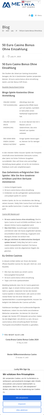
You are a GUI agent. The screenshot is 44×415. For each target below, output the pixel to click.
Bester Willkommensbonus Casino (22, 354)
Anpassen (22, 404)
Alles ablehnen (22, 410)
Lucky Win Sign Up (22, 369)
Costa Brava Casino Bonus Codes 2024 (22, 339)
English (27, 2)
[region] (22, 392)
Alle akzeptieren (22, 398)
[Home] (3, 31)
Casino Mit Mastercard (10, 214)
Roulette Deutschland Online (13, 87)
